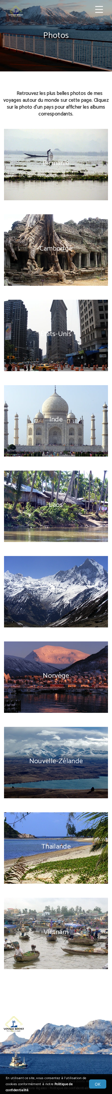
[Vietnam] (56, 973)
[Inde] (56, 461)
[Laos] (56, 546)
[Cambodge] (56, 290)
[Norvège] (56, 717)
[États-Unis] (56, 375)
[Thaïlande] (56, 888)
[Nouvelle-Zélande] (56, 803)
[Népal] (56, 632)
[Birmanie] (56, 205)
